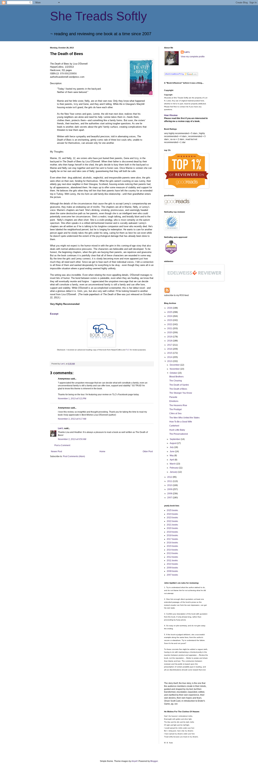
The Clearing (175, 380)
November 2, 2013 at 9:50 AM (72, 439)
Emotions (173, 401)
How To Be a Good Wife (180, 421)
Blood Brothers (176, 376)
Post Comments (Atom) (74, 456)
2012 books (172, 557)
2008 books (172, 571)
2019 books (172, 532)
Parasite (173, 397)
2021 (170, 328)
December (175, 365)
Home (102, 451)
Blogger (154, 761)
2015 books (172, 546)
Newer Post (56, 451)
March (173, 464)
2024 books (172, 514)
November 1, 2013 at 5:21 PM (72, 398)
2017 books (172, 539)
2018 (170, 340)
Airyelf (134, 761)
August (173, 443)
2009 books (172, 567)
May (172, 455)
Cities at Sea (175, 413)
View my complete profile (193, 56)
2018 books (172, 535)
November (175, 369)
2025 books (172, 510)
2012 (170, 477)
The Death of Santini (179, 385)
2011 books (172, 560)
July (172, 447)
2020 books (172, 528)
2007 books (172, 575)
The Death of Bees (178, 389)
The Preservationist (178, 434)
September (175, 439)
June (172, 451)
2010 (170, 485)
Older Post (148, 451)
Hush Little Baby (177, 430)
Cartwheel (174, 425)
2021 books (172, 525)
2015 (170, 353)
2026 (170, 308)
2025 (170, 312)
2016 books (172, 542)
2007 (170, 497)
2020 (170, 332)
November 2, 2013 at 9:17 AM (72, 419)
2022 (170, 324)
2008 (170, 493)
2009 (170, 489)
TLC (127, 350)
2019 (170, 336)
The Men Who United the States (184, 417)
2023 (170, 320)
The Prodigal (175, 409)
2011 (170, 481)
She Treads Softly (98, 16)
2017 (170, 345)
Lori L (61, 428)
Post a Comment (62, 445)
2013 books (172, 553)
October (174, 373)
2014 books (172, 550)
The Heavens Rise (178, 405)
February (174, 468)
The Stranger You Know (180, 393)
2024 (170, 316)
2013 (170, 361)
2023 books (172, 517)
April (172, 459)
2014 (170, 357)
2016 (170, 349)
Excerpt (54, 313)
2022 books (172, 521)
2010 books (172, 564)
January (174, 472)
